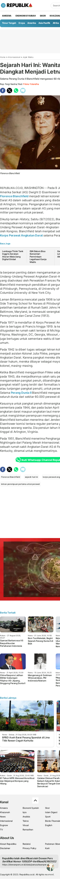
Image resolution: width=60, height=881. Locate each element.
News (3, 816)
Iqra (24, 812)
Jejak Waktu (28, 57)
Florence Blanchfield (14, 196)
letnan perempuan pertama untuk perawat (20, 484)
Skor (47, 808)
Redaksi (27, 844)
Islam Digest (51, 812)
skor (43, 15)
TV (1, 829)
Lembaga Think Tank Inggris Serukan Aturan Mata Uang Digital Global (12, 255)
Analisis (26, 816)
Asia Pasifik (44, 23)
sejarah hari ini (31, 477)
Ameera (4, 808)
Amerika (31, 23)
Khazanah (5, 812)
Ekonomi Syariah (26, 15)
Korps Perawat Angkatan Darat (21, 235)
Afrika (56, 23)
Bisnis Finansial (52, 821)
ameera (6, 15)
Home (3, 57)
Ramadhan (28, 829)
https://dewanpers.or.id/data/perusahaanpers (25, 864)
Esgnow (4, 825)
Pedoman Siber (52, 844)
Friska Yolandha (31, 84)
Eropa (22, 23)
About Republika (8, 844)
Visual (26, 825)
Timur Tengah (9, 23)
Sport (47, 816)
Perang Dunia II (21, 393)
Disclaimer (5, 848)
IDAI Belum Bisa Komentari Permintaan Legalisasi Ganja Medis (38, 256)
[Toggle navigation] (3, 5)
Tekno (26, 821)
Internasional (14, 57)
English (48, 825)
